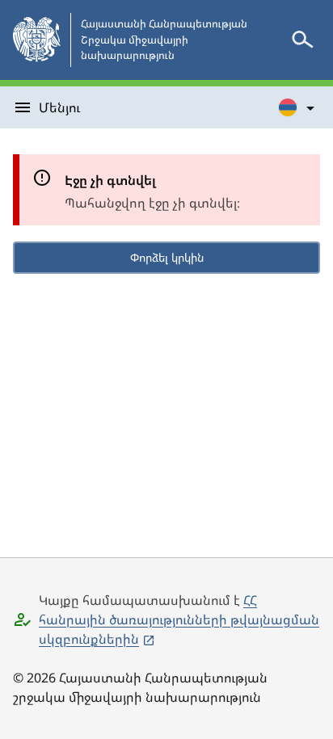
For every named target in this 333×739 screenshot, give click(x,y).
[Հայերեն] (297, 107)
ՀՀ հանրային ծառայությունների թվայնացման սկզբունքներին (179, 619)
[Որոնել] (302, 39)
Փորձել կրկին (167, 257)
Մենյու (59, 107)
